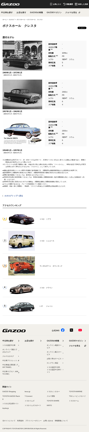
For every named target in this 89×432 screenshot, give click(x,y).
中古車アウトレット (9, 360)
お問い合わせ (48, 421)
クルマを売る (71, 12)
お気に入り (57, 4)
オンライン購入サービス (54, 353)
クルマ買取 (51, 396)
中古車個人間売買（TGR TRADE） (10, 366)
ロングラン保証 (52, 363)
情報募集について (61, 421)
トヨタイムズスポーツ (33, 405)
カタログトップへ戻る (13, 196)
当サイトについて (8, 421)
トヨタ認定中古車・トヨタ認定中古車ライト (54, 369)
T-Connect (28, 396)
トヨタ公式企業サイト (10, 403)
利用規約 (20, 421)
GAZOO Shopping (9, 391)
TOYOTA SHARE (53, 401)
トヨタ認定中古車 (8, 345)
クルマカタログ (8, 356)
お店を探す (21, 12)
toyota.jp (5, 408)
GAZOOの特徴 (36, 12)
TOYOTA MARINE (75, 391)
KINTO (49, 405)
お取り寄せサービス (54, 359)
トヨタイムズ (29, 401)
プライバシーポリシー (33, 421)
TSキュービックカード (77, 396)
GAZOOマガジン (54, 12)
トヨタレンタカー (53, 391)
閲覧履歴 (69, 4)
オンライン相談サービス (54, 346)
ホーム (5, 19)
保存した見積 (83, 4)
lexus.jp (27, 391)
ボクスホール (21, 19)
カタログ (11, 19)
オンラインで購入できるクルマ (9, 351)
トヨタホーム (74, 401)
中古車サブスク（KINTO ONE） (10, 373)
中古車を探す (7, 12)
